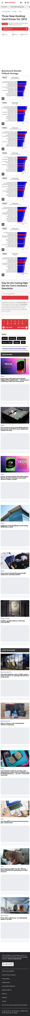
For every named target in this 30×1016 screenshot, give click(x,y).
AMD (23, 342)
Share (5, 34)
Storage (14, 11)
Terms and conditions (8, 971)
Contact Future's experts (9, 975)
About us (4, 993)
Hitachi (4, 338)
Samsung (12, 338)
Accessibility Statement (8, 986)
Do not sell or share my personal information (14, 1005)
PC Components (6, 11)
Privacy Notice (23, 304)
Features (4, 24)
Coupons (4, 997)
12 (22, 323)
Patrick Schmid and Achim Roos (19, 23)
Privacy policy (6, 978)
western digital (7, 342)
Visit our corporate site (14, 959)
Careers (4, 1001)
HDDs (20, 11)
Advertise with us (7, 990)
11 (18, 323)
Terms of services (21, 302)
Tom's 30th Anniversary (17, 7)
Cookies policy (6, 982)
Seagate (16, 342)
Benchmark (21, 338)
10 (15, 323)
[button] (28, 2)
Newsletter (25, 34)
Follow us (16, 34)
